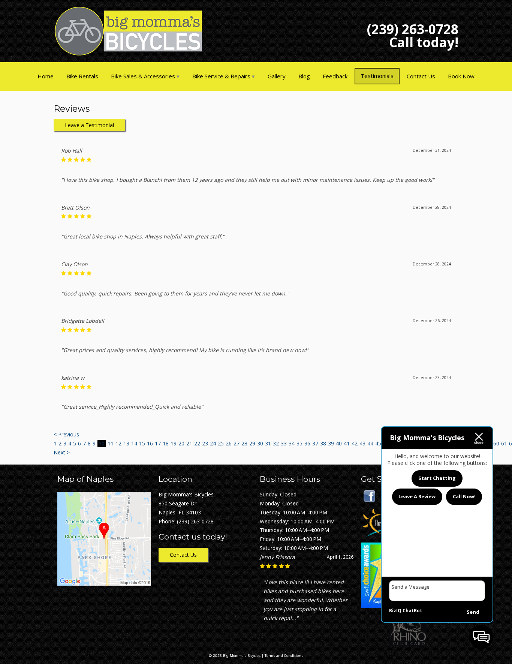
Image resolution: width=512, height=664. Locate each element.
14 (134, 443)
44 (370, 443)
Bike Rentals (82, 76)
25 (221, 443)
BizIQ (395, 610)
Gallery (277, 76)
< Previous (66, 434)
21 (189, 443)
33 (284, 443)
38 (323, 443)
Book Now (461, 76)
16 (150, 443)
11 (111, 443)
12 (118, 443)
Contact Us (421, 76)
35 (299, 443)
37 (315, 443)
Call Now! (464, 496)
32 (276, 443)
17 (158, 443)
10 (102, 443)
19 (174, 443)
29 (252, 443)
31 (268, 443)
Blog (304, 76)
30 (260, 443)
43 (362, 443)
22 (197, 443)
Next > (62, 452)
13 (126, 443)
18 (166, 443)
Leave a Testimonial (89, 125)
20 (181, 443)
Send (473, 612)
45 (378, 443)
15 (142, 443)
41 (347, 443)
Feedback (335, 76)
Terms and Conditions (284, 655)
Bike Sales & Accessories (143, 76)
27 (237, 443)
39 (331, 443)
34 (292, 443)
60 (496, 443)
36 (307, 443)
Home (45, 76)
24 (213, 443)
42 (355, 443)
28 (244, 443)
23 (205, 443)
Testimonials (377, 75)
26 (229, 443)
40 (339, 443)
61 (504, 443)
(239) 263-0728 (412, 29)
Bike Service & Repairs (221, 76)
